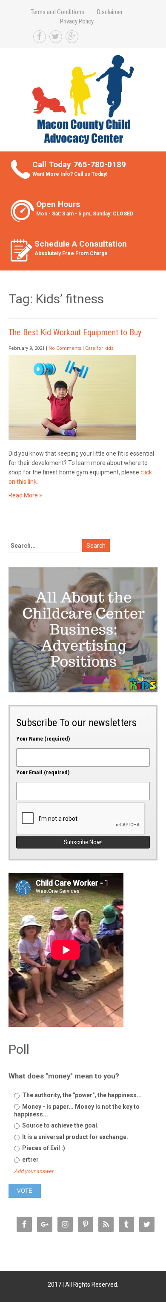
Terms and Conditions (57, 12)
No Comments (65, 348)
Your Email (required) (43, 772)
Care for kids (99, 348)
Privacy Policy (77, 21)
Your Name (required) (43, 738)
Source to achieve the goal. (60, 1125)
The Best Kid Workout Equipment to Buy (75, 332)
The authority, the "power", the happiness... (81, 1095)
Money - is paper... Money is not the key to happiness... (77, 1110)
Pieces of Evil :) (43, 1148)
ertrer (30, 1159)
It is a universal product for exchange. (74, 1136)
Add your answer (33, 1171)
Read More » (25, 495)
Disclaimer (110, 12)
